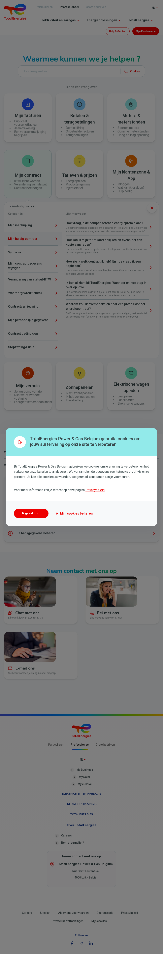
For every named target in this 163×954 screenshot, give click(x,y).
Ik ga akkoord (31, 513)
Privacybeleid (95, 490)
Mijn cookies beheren (76, 513)
